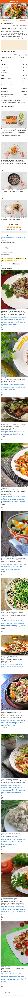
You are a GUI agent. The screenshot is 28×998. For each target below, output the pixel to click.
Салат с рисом (13, 239)
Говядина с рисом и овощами (9, 656)
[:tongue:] (25, 258)
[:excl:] (7, 260)
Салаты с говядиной (15, 237)
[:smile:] (23, 258)
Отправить (17, 263)
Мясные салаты (5, 237)
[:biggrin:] (3, 258)
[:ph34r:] (16, 258)
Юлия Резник (23, 25)
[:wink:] (3, 260)
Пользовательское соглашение (13, 994)
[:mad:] (14, 258)
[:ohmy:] (2, 258)
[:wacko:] (9, 260)
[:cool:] (9, 258)
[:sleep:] (21, 258)
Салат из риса (5, 610)
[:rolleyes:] (5, 260)
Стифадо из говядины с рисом (9, 898)
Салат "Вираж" (5, 378)
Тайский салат (5, 488)
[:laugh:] (18, 258)
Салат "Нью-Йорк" (6, 966)
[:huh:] (14, 260)
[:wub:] (13, 258)
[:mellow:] (16, 260)
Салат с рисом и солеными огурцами (11, 833)
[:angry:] (2, 260)
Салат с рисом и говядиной (8, 309)
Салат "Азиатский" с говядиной (9, 779)
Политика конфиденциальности (14, 995)
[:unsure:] (7, 258)
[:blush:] (11, 258)
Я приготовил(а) (14, 232)
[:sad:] (11, 260)
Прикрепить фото (7, 263)
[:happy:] (12, 260)
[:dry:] (5, 258)
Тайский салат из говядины (8, 423)
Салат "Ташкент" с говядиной (9, 556)
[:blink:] (20, 258)
